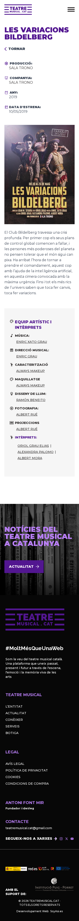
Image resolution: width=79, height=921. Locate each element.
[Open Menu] (71, 9)
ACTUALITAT (15, 713)
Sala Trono (21, 68)
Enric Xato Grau (31, 342)
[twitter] (66, 838)
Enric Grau (26, 356)
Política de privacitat (26, 770)
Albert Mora (30, 458)
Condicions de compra (27, 784)
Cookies (12, 777)
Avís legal (14, 764)
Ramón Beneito (30, 400)
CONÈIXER (14, 720)
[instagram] (61, 838)
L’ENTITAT (14, 706)
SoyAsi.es (56, 911)
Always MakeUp (30, 371)
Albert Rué (27, 414)
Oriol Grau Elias (33, 446)
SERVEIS (12, 726)
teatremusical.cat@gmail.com (28, 828)
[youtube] (72, 838)
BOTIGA (11, 733)
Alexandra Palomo (36, 452)
